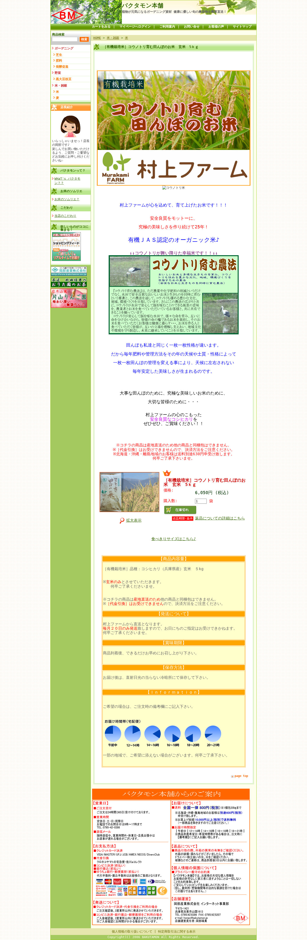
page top (241, 776)
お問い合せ (192, 26)
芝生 (59, 55)
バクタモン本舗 (142, 5)
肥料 (59, 60)
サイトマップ (242, 26)
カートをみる (101, 26)
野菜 (58, 73)
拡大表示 (134, 520)
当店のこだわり (65, 216)
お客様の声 (216, 26)
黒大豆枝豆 (63, 79)
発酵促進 (62, 66)
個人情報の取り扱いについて (132, 931)
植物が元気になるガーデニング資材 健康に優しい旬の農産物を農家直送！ (174, 11)
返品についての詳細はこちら (220, 518)
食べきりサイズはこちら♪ (173, 539)
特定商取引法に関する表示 (176, 931)
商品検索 (58, 34)
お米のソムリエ (71, 191)
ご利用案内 (167, 26)
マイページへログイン (135, 26)
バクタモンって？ (72, 170)
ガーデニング (64, 48)
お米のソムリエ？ (66, 199)
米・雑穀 (61, 85)
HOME (97, 38)
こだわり (66, 207)
